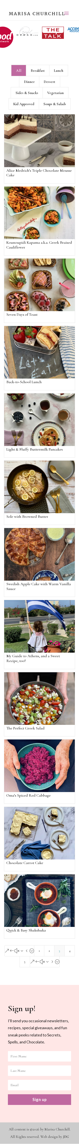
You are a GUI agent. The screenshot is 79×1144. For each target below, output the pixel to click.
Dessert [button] (49, 79)
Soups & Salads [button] (54, 101)
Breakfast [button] (38, 68)
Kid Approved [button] (23, 101)
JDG (66, 1134)
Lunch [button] (58, 68)
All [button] (19, 68)
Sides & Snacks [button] (27, 90)
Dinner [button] (29, 79)
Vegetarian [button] (55, 90)
